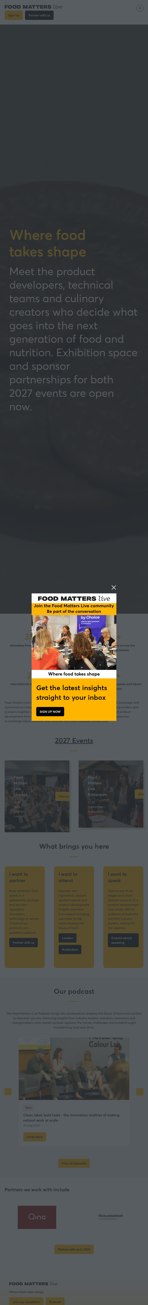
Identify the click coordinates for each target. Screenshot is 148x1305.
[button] (113, 587)
